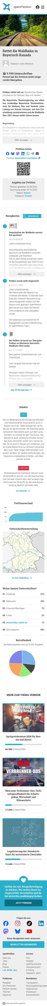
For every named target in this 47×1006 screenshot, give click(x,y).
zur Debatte (21, 491)
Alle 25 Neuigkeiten (20, 390)
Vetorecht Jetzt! (33, 973)
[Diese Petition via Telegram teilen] (33, 153)
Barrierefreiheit (32, 995)
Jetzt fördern (23, 903)
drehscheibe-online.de (16, 622)
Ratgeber (7, 983)
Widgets (30, 961)
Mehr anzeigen (22, 140)
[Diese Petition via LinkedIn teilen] (23, 153)
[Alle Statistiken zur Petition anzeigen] (23, 572)
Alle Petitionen (9, 986)
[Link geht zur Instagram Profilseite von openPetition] (17, 923)
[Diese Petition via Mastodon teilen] (18, 153)
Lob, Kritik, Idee (10, 970)
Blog (5, 964)
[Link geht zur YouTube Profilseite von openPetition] (29, 931)
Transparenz (32, 983)
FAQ (28, 958)
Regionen (7, 995)
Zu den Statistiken (21, 578)
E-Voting (30, 970)
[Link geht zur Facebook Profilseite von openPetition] (5, 923)
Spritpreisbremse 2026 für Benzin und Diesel (23, 738)
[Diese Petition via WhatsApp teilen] (28, 153)
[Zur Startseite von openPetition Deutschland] (17, 7)
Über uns (7, 958)
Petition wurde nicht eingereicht (24, 281)
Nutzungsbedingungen (36, 986)
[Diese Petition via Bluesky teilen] (13, 153)
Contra (23, 468)
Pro (24, 415)
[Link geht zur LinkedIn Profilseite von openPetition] (41, 923)
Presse (6, 967)
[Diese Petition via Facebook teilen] (8, 153)
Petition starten (10, 989)
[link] (42, 7)
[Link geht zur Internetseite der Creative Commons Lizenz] (4, 1003)
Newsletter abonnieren (23, 944)
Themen (6, 992)
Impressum (31, 992)
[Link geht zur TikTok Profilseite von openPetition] (29, 923)
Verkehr (28, 196)
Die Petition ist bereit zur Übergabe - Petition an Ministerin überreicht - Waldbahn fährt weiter (26, 343)
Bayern (27, 193)
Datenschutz (32, 989)
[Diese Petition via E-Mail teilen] (37, 153)
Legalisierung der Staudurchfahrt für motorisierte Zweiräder (23, 853)
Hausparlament (33, 967)
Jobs (5, 961)
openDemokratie (33, 964)
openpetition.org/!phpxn (26, 158)
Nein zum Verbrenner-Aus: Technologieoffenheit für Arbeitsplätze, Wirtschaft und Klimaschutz (23, 795)
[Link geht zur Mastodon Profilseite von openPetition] (5, 931)
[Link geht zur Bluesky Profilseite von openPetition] (17, 931)
